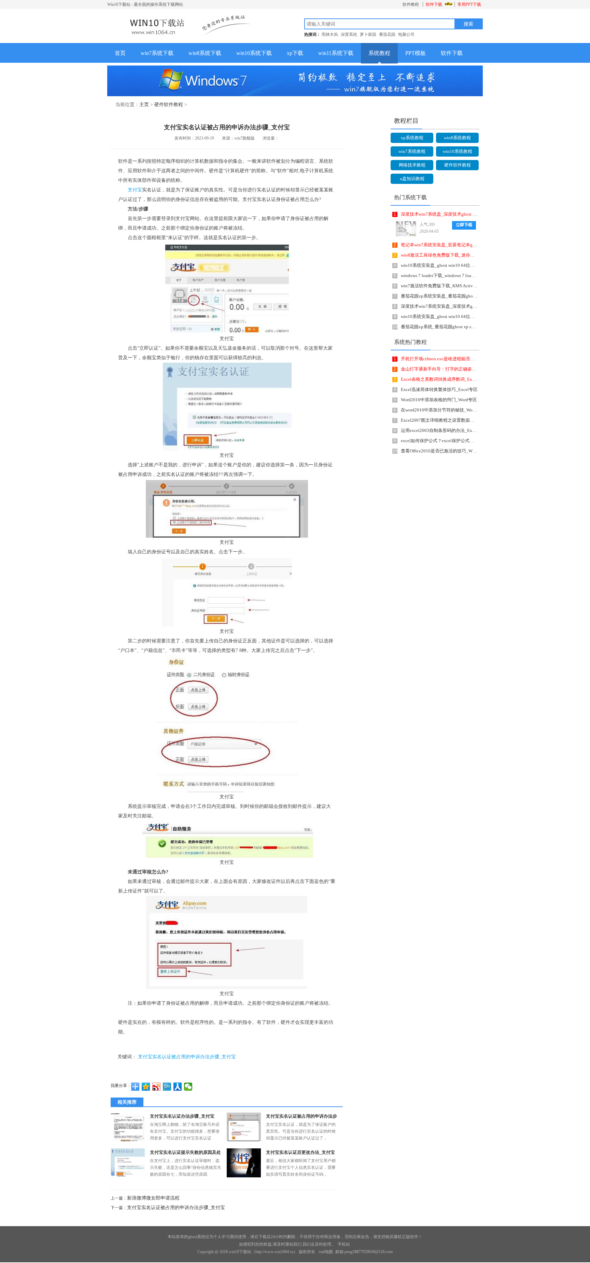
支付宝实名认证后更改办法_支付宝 (300, 1152)
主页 (144, 104)
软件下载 (434, 4)
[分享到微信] (188, 1087)
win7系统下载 (157, 53)
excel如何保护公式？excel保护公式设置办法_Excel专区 (455, 440)
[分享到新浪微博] (156, 1087)
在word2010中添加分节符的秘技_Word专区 (443, 409)
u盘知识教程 (412, 178)
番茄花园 (387, 34)
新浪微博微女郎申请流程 (153, 1198)
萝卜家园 (368, 34)
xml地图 (326, 1251)
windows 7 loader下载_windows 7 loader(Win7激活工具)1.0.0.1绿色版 (467, 275)
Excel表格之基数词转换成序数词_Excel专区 (444, 379)
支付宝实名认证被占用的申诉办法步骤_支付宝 (187, 1056)
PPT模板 (415, 53)
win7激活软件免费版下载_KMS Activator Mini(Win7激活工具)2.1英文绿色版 (475, 285)
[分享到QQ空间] (146, 1087)
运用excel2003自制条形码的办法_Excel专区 (444, 430)
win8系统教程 (457, 137)
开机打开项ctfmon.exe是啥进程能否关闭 (440, 358)
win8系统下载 (204, 53)
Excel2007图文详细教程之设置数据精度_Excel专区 (451, 420)
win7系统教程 (411, 151)
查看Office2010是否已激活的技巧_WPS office (445, 450)
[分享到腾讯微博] (167, 1087)
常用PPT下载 (469, 4)
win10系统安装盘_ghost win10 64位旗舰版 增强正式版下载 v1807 (465, 316)
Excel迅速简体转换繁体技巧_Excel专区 (439, 389)
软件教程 (411, 4)
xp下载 (295, 53)
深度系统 (349, 34)
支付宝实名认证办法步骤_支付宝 (182, 1116)
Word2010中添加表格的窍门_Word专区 (439, 399)
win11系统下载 (335, 53)
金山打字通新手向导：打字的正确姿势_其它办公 (448, 369)
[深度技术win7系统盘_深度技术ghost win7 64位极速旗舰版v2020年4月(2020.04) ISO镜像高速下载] (404, 228)
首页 (120, 53)
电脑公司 (406, 34)
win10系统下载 (254, 53)
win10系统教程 (457, 151)
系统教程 (379, 53)
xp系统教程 (412, 137)
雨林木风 (330, 34)
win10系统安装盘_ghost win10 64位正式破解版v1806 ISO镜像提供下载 (470, 265)
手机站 (344, 1244)
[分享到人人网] (177, 1087)
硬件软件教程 (168, 104)
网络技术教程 (412, 165)
